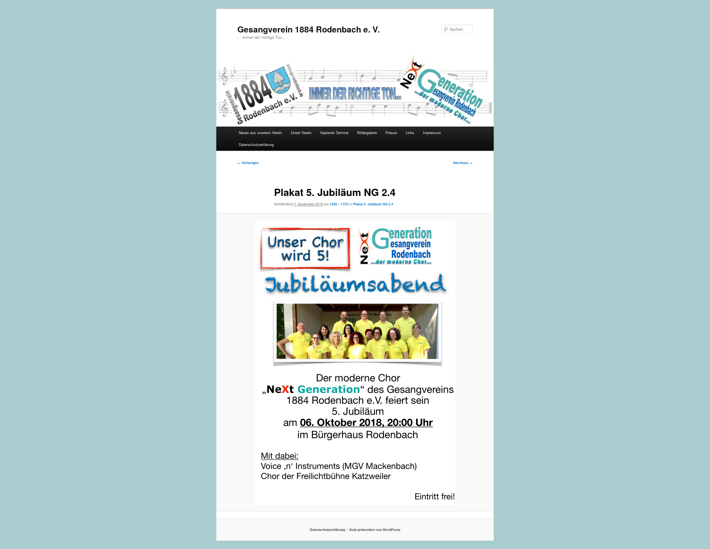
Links (410, 132)
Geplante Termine (334, 132)
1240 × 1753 (339, 204)
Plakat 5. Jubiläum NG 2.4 (373, 204)
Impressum (432, 132)
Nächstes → (463, 162)
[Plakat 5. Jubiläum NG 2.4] (355, 362)
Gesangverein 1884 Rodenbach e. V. (308, 29)
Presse (391, 132)
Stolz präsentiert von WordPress (374, 529)
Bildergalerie (367, 132)
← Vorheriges (248, 162)
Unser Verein (301, 132)
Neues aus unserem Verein (260, 132)
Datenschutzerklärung (256, 144)
